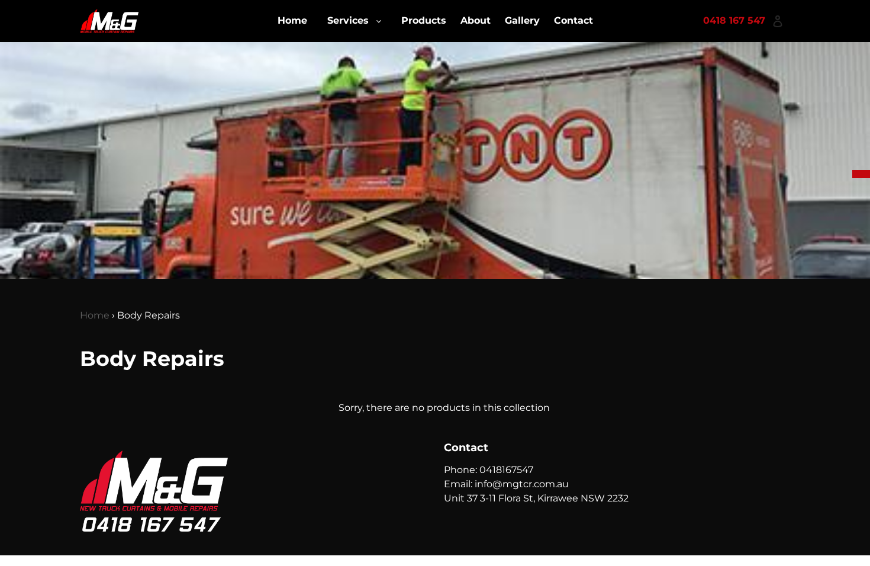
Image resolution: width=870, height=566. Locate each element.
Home (94, 315)
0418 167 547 (734, 20)
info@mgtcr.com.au (522, 484)
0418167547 (506, 469)
